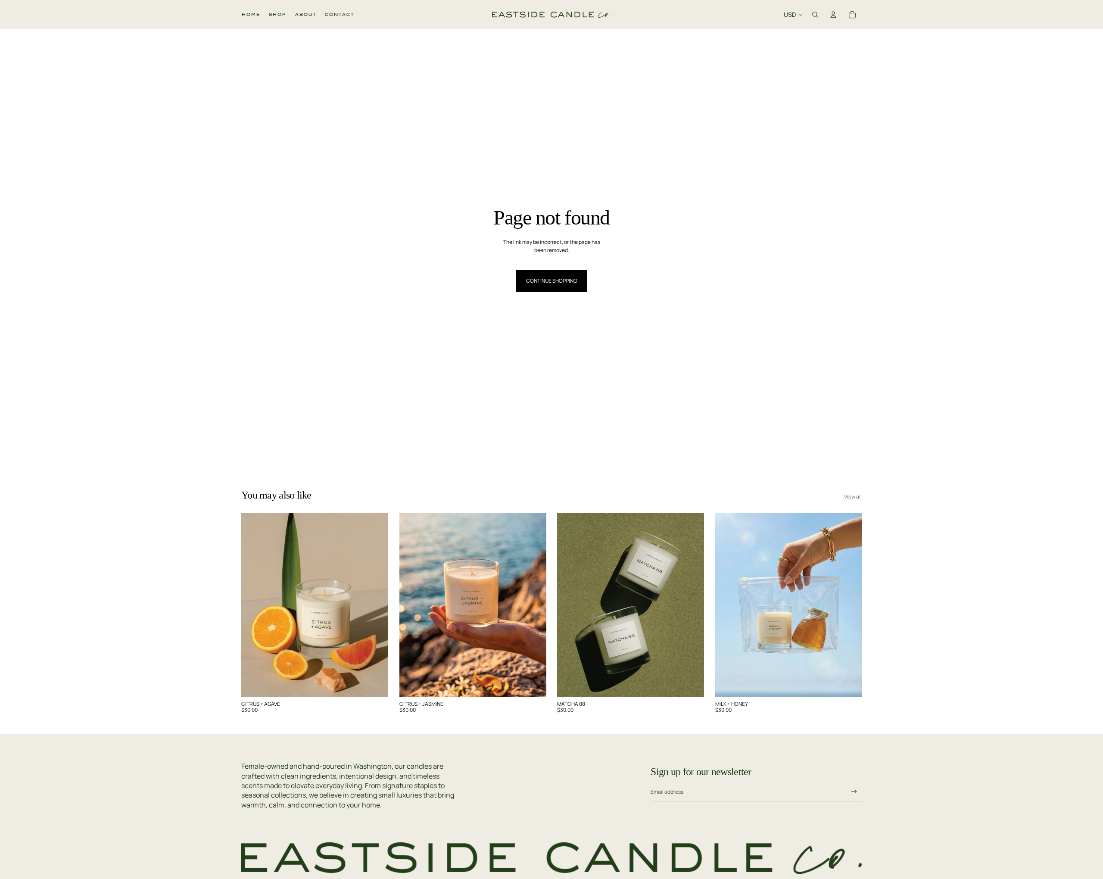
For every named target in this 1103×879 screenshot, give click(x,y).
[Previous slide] (254, 604)
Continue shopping (551, 280)
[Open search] (815, 14)
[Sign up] (854, 791)
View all (853, 496)
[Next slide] (375, 604)
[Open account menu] (833, 14)
